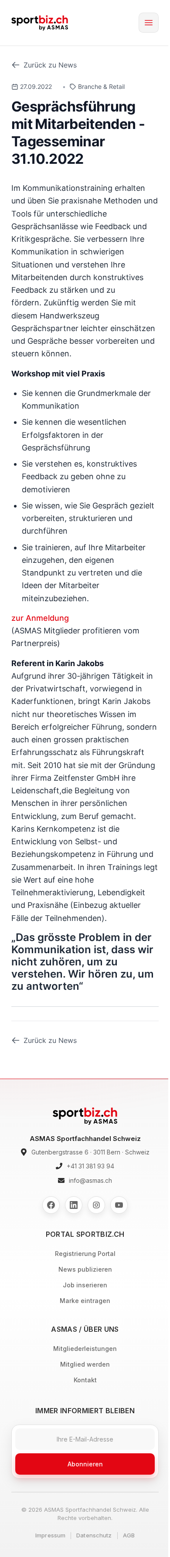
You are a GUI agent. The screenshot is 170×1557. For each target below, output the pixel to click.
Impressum (50, 1535)
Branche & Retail (101, 86)
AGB (129, 1535)
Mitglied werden (85, 1364)
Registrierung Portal (85, 1253)
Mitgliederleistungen (85, 1348)
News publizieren (85, 1269)
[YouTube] (119, 1205)
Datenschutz (94, 1535)
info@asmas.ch (90, 1180)
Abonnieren (85, 1464)
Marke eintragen (85, 1300)
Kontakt (85, 1380)
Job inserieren (85, 1285)
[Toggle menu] (149, 23)
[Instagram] (96, 1205)
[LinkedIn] (73, 1205)
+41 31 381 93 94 (90, 1166)
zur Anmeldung (40, 618)
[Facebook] (51, 1205)
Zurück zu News (50, 65)
